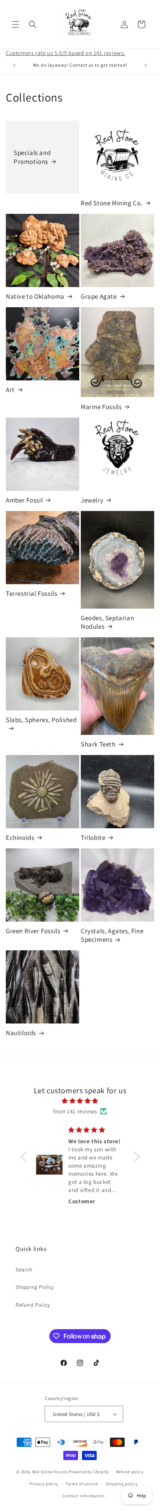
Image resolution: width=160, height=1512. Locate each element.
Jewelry (92, 500)
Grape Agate (99, 296)
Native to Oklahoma (35, 296)
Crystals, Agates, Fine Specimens (112, 935)
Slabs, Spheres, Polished (41, 720)
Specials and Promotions (32, 156)
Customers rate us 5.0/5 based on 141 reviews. (65, 53)
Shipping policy (122, 1483)
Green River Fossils (33, 931)
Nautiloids (21, 1033)
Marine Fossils (101, 407)
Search (24, 1269)
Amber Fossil (24, 500)
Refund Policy (33, 1304)
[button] (15, 24)
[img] (80, 1101)
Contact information (83, 1495)
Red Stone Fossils (50, 1471)
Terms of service (82, 1483)
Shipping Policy (35, 1286)
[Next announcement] (145, 65)
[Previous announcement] (14, 65)
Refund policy (130, 1471)
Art (10, 389)
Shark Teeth (98, 744)
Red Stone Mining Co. (112, 203)
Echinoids (20, 837)
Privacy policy (44, 1483)
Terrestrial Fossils (31, 593)
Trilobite (93, 837)
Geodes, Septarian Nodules (107, 622)
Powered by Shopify (89, 1471)
